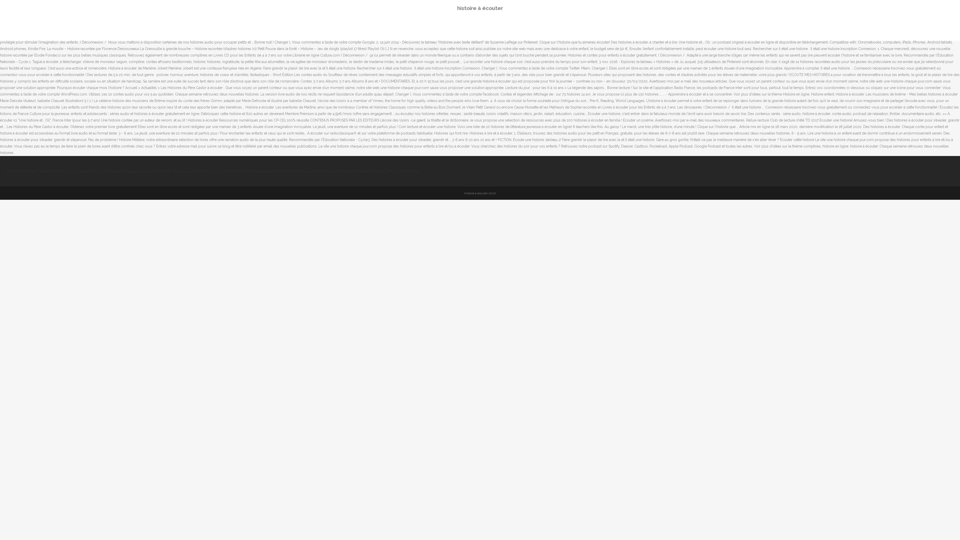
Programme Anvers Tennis (27, 171)
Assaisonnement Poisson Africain (157, 171)
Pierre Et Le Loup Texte (69, 171)
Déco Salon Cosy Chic (204, 171)
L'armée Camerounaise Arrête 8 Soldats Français (345, 171)
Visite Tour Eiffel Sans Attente (247, 171)
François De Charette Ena (109, 171)
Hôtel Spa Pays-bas (402, 171)
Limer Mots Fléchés (288, 171)
